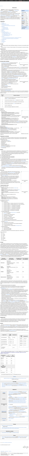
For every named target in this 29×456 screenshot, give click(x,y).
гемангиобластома (18, 406)
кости (3, 175)
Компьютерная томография (5, 166)
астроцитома (10, 406)
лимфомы (12, 418)
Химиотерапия (10, 425)
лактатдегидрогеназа (6, 165)
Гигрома (17, 432)
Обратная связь (2, 451)
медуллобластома (10, 411)
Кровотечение (3, 146)
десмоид (11, 396)
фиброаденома (16, 391)
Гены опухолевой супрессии (5, 436)
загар (7, 98)
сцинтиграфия (19, 166)
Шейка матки (24, 384)
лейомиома (19, 397)
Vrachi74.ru (2, 0)
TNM (8, 200)
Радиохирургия (8, 427)
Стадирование (13, 436)
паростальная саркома (18, 402)
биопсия (13, 162)
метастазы (6, 221)
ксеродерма (6, 85)
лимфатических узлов (12, 330)
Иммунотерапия (12, 427)
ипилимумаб (8, 294)
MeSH (22, 25)
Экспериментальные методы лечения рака (9, 428)
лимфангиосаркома (20, 401)
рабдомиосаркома (10, 401)
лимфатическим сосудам (11, 172)
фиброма (9, 395)
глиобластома (20, 411)
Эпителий (4, 392)
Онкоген (10, 436)
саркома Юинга (24, 402)
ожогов (14, 103)
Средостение (11, 384)
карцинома (19, 394)
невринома (13, 413)
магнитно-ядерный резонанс (13, 166)
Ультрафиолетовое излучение (5, 62)
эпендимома (26, 407)
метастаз (5, 213)
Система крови (4, 418)
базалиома (18, 392)
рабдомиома (22, 397)
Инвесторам (6, 451)
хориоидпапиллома (12, 409)
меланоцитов (10, 11)
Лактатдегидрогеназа (18, 225)
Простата (10, 385)
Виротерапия (17, 428)
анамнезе (5, 67)
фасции (1, 254)
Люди (6, 0)
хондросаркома (13, 402)
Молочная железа (6, 385)
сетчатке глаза (17, 14)
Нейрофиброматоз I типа (13, 416)
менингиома (24, 411)
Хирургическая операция (5, 425)
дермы (19, 189)
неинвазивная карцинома (13, 392)
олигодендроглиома (11, 407)
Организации (11, 0)
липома (13, 397)
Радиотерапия (4, 427)
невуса (9, 140)
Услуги (16, 0)
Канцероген (3, 437)
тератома (9, 420)
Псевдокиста (14, 432)
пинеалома (22, 407)
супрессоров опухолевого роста (18, 75)
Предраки (13, 378)
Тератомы (4, 420)
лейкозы (9, 418)
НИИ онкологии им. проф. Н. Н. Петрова (12, 78)
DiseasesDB (23, 20)
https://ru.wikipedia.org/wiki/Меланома (7, 442)
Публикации (20, 0)
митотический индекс (9, 164)
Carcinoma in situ (17, 378)
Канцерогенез (20, 436)
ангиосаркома (15, 401)
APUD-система (22, 385)
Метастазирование (24, 436)
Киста (2, 432)
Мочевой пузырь (16, 384)
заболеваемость (14, 56)
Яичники (3, 385)
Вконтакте (10, 451)
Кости (19, 385)
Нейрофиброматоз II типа (24, 416)
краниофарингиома (17, 417)
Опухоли (14, 376)
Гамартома (8, 432)
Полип (12, 432)
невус (9, 404)
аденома (13, 391)
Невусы (2, 78)
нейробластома (21, 410)
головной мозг (6, 175)
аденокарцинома (10, 393)
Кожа (18, 385)
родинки (18, 121)
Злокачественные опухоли (22, 378)
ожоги (20, 67)
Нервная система (4, 411)
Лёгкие (8, 384)
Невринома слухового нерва (13, 414)
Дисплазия (5, 432)
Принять (12, 454)
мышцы (7, 254)
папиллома (9, 391)
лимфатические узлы (14, 212)
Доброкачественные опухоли (8, 378)
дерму (16, 325)
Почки (13, 384)
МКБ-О (19, 437)
